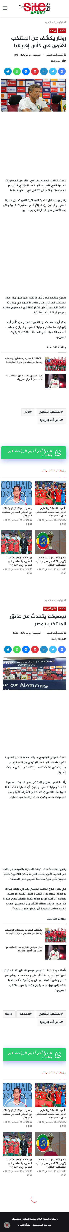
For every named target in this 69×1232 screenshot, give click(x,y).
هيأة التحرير (23, 1225)
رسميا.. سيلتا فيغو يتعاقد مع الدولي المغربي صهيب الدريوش (17, 512)
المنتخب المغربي (50, 412)
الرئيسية (59, 22)
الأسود (48, 22)
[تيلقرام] (8, 71)
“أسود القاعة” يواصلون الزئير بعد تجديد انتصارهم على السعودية (51, 512)
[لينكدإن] (44, 71)
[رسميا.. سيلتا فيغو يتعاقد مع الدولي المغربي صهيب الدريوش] (16, 493)
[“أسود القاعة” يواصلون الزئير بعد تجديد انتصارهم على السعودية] (50, 493)
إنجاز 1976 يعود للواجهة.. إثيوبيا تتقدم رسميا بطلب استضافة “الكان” (51, 561)
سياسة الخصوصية (42, 1225)
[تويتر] (53, 71)
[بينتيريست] (35, 71)
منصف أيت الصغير (54, 55)
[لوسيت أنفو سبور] (34, 8)
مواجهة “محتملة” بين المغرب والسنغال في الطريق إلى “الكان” (19, 561)
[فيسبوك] (62, 71)
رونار (27, 412)
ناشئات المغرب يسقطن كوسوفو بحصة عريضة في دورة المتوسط (23, 360)
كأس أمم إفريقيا (50, 420)
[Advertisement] (34, 144)
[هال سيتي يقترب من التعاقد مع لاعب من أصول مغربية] (55, 381)
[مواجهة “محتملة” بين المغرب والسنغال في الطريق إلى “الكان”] (16, 542)
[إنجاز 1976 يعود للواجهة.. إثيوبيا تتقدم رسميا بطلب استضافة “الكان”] (50, 542)
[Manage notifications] (7, 1225)
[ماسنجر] (26, 71)
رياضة (53, 30)
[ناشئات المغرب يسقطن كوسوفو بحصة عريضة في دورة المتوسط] (55, 364)
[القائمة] (5, 10)
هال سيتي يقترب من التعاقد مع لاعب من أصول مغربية (24, 378)
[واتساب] (17, 71)
